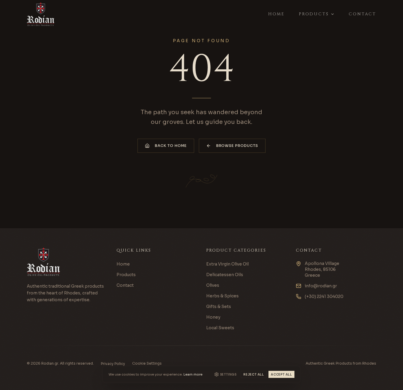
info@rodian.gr (321, 286)
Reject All (253, 374)
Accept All (281, 374)
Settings (228, 374)
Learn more (193, 374)
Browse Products (237, 145)
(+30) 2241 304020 (324, 296)
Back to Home (171, 145)
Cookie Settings (147, 363)
